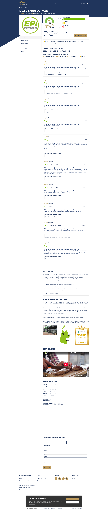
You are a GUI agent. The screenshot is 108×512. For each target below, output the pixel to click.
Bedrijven (21, 7)
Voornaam (47, 440)
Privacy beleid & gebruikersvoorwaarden (53, 508)
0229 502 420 (57, 403)
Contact (22, 51)
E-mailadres (47, 445)
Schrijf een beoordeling (80, 35)
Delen (72, 64)
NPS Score (74, 478)
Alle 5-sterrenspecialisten (24, 483)
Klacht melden (22, 489)
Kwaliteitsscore (24, 40)
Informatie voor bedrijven (74, 3)
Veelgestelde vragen (41, 478)
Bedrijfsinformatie (25, 43)
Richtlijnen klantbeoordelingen (75, 508)
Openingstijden (24, 48)
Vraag (45, 456)
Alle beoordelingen (23, 478)
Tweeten (77, 64)
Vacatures (39, 480)
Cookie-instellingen (73, 502)
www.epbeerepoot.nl (58, 404)
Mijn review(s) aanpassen (24, 487)
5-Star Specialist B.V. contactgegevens (27, 485)
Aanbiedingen (64, 3)
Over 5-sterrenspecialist (54, 3)
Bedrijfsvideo (24, 46)
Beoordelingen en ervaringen (27, 37)
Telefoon (46, 450)
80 (76, 265)
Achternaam (69, 440)
